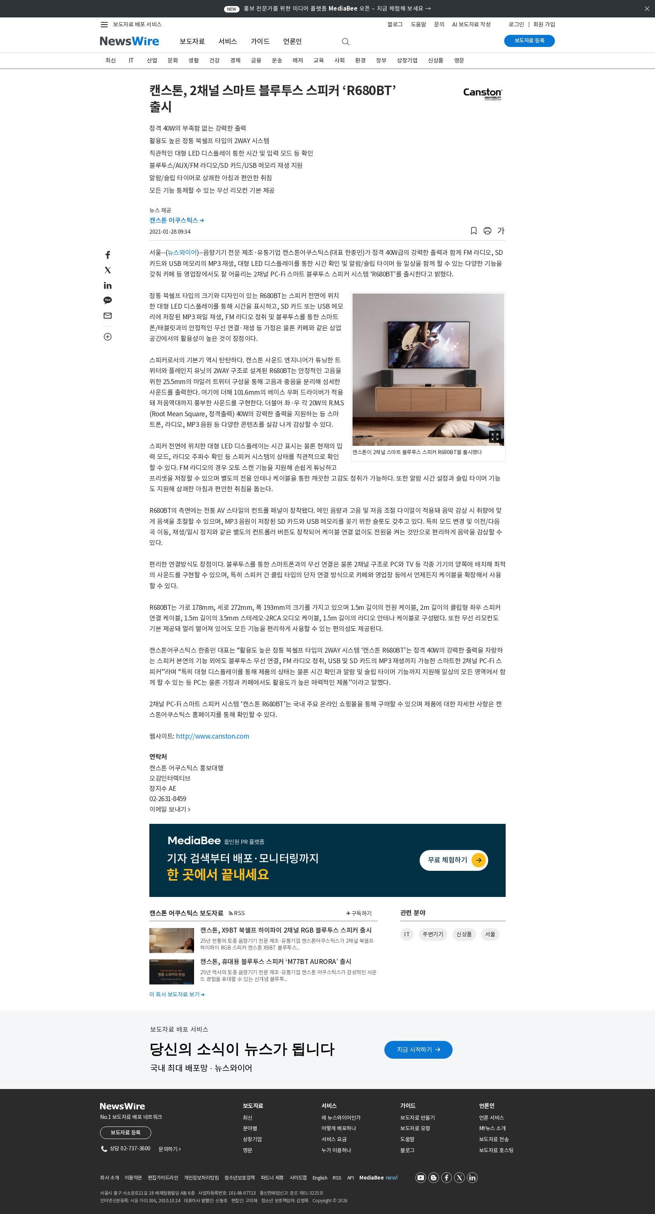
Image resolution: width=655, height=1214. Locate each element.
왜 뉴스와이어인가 (341, 1117)
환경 (360, 60)
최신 (110, 60)
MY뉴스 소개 (492, 1128)
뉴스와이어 (182, 252)
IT (131, 60)
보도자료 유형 (415, 1128)
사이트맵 (298, 1178)
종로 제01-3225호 (306, 1193)
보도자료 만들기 (417, 1117)
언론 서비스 (491, 1117)
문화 (173, 60)
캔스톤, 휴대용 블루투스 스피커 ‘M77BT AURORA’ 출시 (275, 962)
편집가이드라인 (163, 1178)
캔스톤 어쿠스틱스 (176, 220)
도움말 (418, 24)
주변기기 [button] (433, 934)
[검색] (345, 42)
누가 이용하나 (336, 1150)
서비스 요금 (333, 1139)
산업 (152, 60)
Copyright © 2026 (330, 1200)
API (350, 1178)
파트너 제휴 (272, 1178)
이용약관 (133, 1178)
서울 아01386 (143, 1200)
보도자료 (192, 41)
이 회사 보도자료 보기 (176, 994)
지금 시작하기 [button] (414, 1049)
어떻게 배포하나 (338, 1128)
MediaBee (371, 1178)
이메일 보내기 (169, 809)
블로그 (395, 24)
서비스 (227, 41)
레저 (298, 60)
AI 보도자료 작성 (471, 24)
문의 (439, 24)
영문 (459, 60)
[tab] (279, 1106)
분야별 (250, 1128)
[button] (473, 230)
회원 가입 (544, 24)
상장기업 (407, 60)
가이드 (260, 41)
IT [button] (406, 934)
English (320, 1178)
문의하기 (169, 1149)
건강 (214, 60)
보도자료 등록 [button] (126, 1132)
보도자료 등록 (530, 40)
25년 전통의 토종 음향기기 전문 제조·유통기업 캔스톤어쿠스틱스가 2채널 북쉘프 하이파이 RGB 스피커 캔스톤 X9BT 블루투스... (286, 944)
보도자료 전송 (494, 1139)
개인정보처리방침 (201, 1178)
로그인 (516, 24)
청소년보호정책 (239, 1178)
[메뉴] (105, 24)
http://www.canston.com (212, 736)
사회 (339, 60)
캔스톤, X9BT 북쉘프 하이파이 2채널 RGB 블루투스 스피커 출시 (285, 930)
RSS (239, 913)
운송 (277, 60)
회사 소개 (109, 1178)
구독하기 (361, 913)
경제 (235, 60)
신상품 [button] (464, 934)
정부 (381, 60)
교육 (318, 60)
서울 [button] (490, 934)
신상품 (435, 60)
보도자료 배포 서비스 (137, 24)
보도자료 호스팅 (496, 1150)
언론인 (292, 41)
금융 (256, 60)
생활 (193, 60)
